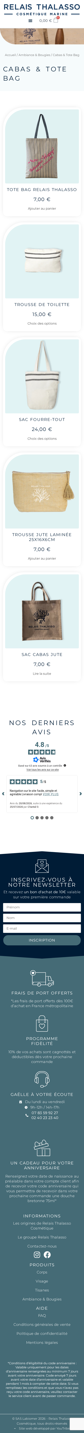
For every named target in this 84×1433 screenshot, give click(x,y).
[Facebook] (47, 1254)
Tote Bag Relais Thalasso (42, 189)
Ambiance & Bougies (34, 55)
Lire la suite (42, 674)
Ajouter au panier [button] (42, 208)
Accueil (10, 55)
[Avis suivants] (81, 794)
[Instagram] (37, 1254)
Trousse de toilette (42, 304)
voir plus (51, 794)
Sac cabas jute (42, 654)
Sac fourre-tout (42, 419)
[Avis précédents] (3, 794)
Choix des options (42, 323)
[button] (30, 21)
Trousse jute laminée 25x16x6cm (42, 537)
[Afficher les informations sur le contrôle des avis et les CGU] (64, 765)
